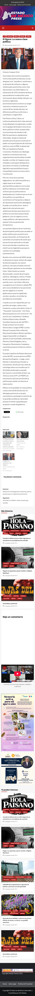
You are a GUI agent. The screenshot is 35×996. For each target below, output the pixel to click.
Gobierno (23, 596)
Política (28, 36)
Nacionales (6, 598)
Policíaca (13, 880)
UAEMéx (22, 913)
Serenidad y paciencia (10, 604)
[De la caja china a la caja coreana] (22, 434)
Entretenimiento (24, 911)
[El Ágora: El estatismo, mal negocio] (9, 456)
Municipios (6, 880)
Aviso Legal (12, 4)
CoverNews (12, 993)
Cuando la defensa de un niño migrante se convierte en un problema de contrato (17, 539)
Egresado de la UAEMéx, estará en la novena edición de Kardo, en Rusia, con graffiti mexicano (17, 920)
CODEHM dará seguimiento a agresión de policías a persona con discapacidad (16, 886)
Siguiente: (15, 500)
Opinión (22, 36)
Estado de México (15, 563)
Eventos (6, 913)
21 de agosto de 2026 (9, 543)
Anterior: (17, 491)
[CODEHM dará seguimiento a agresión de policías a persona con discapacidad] (17, 871)
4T (4, 36)
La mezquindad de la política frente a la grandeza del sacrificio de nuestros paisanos (8, 443)
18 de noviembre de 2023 (10, 45)
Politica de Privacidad (24, 4)
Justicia (6, 533)
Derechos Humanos (9, 877)
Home (6, 4)
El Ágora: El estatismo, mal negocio (7, 463)
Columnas (9, 36)
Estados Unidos (15, 531)
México (16, 36)
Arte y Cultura (7, 911)
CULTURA (15, 911)
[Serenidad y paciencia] (17, 590)
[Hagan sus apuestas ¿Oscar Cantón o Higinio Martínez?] (17, 557)
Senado (12, 566)
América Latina (7, 596)
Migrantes (18, 533)
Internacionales (25, 531)
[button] (3, 27)
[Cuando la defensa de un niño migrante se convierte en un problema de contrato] (17, 525)
